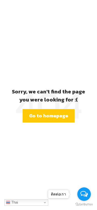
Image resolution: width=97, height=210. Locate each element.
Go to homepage (48, 115)
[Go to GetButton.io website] (84, 204)
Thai (14, 202)
